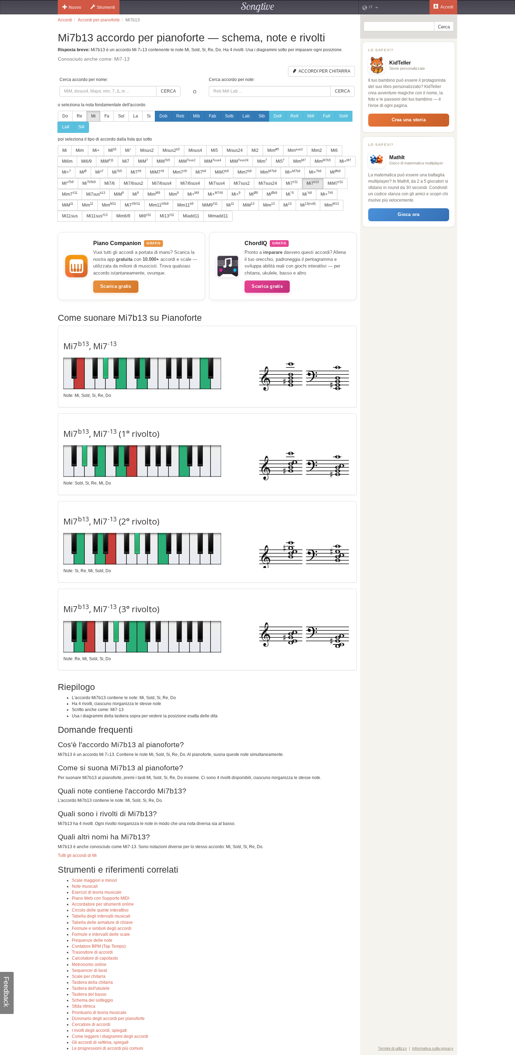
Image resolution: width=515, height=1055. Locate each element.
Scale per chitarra (88, 976)
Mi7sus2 (242, 183)
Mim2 (316, 150)
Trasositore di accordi (92, 952)
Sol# (343, 116)
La (135, 116)
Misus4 (195, 150)
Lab (246, 116)
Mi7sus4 (217, 183)
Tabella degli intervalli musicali (101, 916)
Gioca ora (408, 214)
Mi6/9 (86, 161)
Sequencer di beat (89, 970)
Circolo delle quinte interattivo (100, 910)
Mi (93, 116)
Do (65, 116)
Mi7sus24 (268, 183)
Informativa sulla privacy (432, 1048)
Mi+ (95, 150)
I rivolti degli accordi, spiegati (99, 1030)
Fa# (326, 116)
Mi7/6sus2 (133, 183)
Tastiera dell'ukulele (91, 988)
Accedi (446, 7)
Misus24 (235, 150)
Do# (278, 116)
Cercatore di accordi (91, 1024)
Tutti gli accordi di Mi (77, 855)
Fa (106, 116)
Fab (212, 116)
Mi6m (67, 161)
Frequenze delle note (92, 940)
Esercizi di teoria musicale (97, 892)
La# (65, 126)
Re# (294, 116)
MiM (107, 161)
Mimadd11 (218, 216)
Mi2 (255, 150)
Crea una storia (409, 119)
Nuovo (75, 7)
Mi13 (167, 216)
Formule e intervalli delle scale (101, 934)
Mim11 (159, 205)
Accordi (65, 20)
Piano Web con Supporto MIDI (100, 898)
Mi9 (145, 216)
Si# (81, 126)
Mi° (128, 150)
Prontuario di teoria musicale (99, 1012)
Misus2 (147, 150)
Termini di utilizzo (392, 1048)
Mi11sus (70, 216)
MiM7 (157, 172)
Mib (196, 116)
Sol (121, 116)
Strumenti (106, 7)
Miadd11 (191, 216)
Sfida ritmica (83, 1006)
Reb (180, 116)
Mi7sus (95, 194)
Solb (229, 116)
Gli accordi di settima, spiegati (100, 1042)
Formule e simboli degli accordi (101, 928)
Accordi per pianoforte (99, 20)
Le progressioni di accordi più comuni (107, 1048)
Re (79, 116)
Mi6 (334, 150)
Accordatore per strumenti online (103, 904)
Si (149, 116)
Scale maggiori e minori (94, 880)
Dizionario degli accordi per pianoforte (108, 1018)
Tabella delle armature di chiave (102, 922)
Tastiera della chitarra (92, 982)
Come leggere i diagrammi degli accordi (110, 1036)
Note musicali (85, 886)
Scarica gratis (115, 286)
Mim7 (180, 172)
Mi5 (214, 150)
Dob (163, 116)
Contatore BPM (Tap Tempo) (99, 946)
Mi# (310, 116)
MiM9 (210, 205)
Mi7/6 (109, 183)
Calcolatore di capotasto (95, 958)
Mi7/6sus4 (162, 183)
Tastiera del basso (89, 994)
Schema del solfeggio (92, 1000)
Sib (262, 116)
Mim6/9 (123, 216)
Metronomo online (89, 964)
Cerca (168, 91)
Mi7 (125, 161)
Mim (80, 150)
